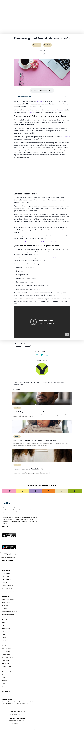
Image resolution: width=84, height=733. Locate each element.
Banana (4, 637)
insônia (33, 258)
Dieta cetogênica (6, 579)
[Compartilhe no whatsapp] (47, 355)
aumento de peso (58, 110)
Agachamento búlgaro (8, 599)
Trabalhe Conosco (7, 560)
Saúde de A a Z (6, 672)
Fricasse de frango (6, 666)
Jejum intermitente (7, 588)
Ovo (3, 631)
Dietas (3, 683)
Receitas (4, 645)
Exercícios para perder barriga (9, 611)
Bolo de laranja (6, 660)
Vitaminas (4, 686)
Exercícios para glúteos (8, 614)
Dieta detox (5, 582)
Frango (4, 640)
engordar (18, 345)
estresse (39, 101)
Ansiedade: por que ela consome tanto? (28, 412)
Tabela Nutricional (7, 619)
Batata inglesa (6, 628)
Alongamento (5, 605)
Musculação (5, 608)
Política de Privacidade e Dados (17, 711)
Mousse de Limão (6, 648)
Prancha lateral (6, 602)
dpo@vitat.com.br (13, 723)
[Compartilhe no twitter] (42, 355)
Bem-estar (36, 45)
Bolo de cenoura (6, 651)
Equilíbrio (47, 45)
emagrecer (30, 112)
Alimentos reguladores (8, 591)
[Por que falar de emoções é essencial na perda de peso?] (42, 433)
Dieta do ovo (5, 576)
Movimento (5, 596)
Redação (42, 50)
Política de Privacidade (14, 714)
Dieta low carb (6, 573)
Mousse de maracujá (7, 657)
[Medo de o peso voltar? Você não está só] (42, 461)
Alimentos (4, 674)
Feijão (3, 625)
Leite (3, 634)
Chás (3, 677)
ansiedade (52, 258)
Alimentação (6, 570)
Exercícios (4, 680)
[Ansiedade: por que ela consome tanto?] (42, 404)
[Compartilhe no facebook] (37, 355)
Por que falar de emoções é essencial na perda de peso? (35, 440)
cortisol (67, 137)
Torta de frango (6, 663)
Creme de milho (6, 654)
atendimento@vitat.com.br (9, 557)
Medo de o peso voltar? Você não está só (29, 469)
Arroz (3, 622)
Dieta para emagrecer (7, 585)
